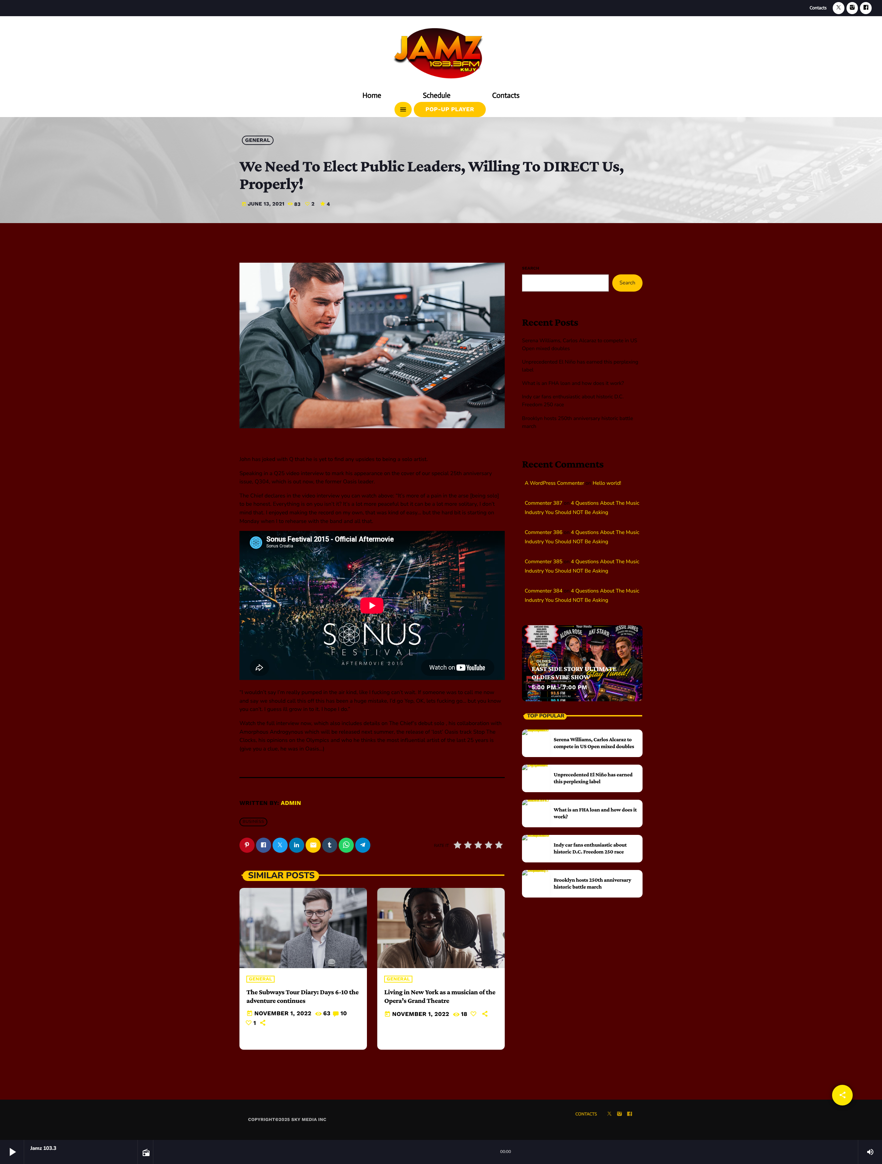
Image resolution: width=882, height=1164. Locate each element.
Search (530, 268)
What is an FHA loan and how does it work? (573, 383)
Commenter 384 (543, 591)
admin (291, 803)
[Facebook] (866, 8)
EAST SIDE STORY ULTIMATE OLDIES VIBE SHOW (574, 673)
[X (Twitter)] (838, 8)
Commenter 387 (543, 503)
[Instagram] (852, 8)
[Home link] (441, 50)
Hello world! (607, 483)
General (257, 140)
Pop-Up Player (449, 109)
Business (253, 822)
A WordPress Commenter (554, 483)
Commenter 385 (543, 561)
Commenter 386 (543, 532)
